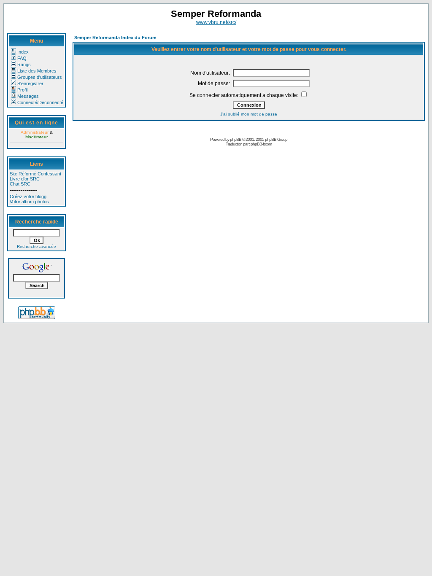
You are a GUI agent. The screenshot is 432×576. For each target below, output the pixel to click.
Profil (22, 89)
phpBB (235, 139)
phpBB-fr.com (261, 144)
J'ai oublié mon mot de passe (248, 114)
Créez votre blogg (28, 196)
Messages (28, 96)
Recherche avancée (36, 246)
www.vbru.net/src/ (216, 22)
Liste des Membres (37, 70)
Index (23, 51)
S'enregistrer (30, 83)
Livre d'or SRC (25, 178)
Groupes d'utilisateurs (39, 77)
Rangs (24, 64)
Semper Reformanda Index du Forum (115, 37)
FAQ (22, 58)
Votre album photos (29, 201)
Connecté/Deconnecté (40, 102)
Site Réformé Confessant (35, 173)
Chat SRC (20, 183)
